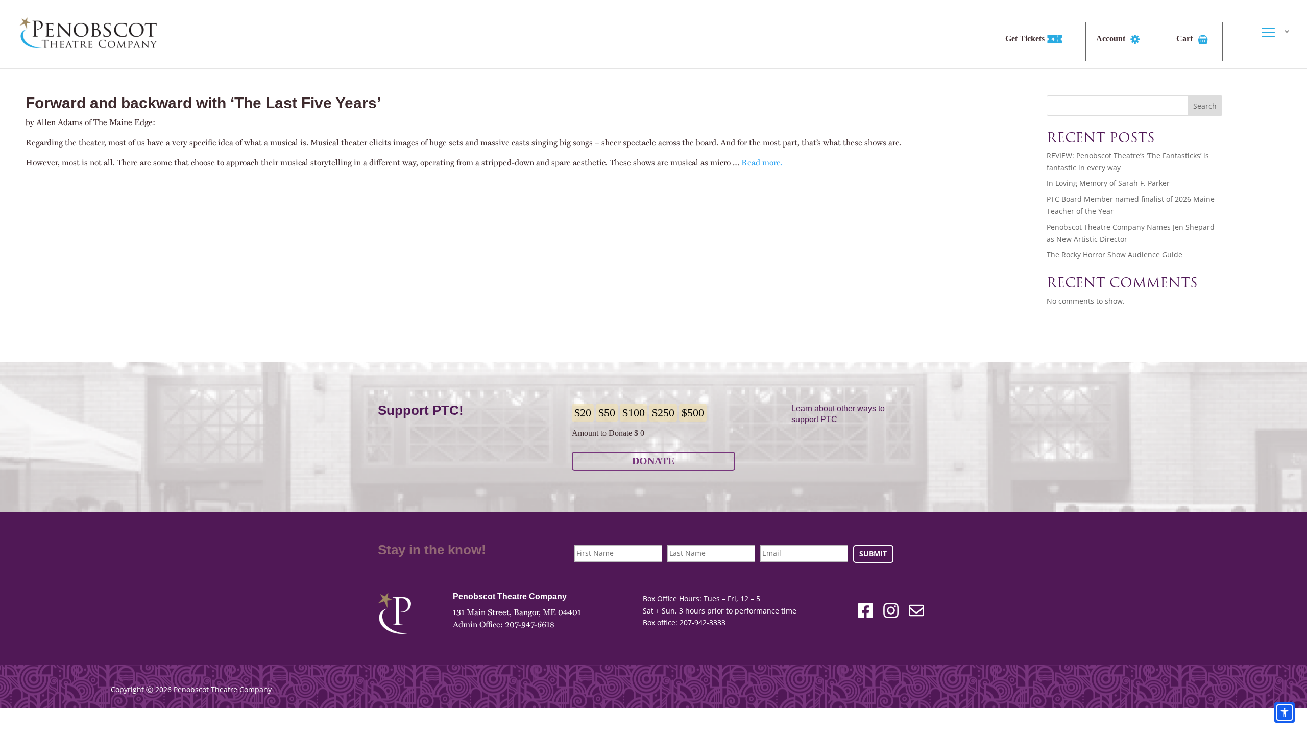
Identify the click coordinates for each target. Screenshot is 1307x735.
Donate (653, 461)
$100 (633, 412)
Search (1205, 106)
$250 (663, 412)
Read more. (762, 162)
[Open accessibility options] (1284, 712)
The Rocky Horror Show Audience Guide (1114, 254)
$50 (606, 412)
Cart (1185, 39)
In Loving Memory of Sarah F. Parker (1108, 183)
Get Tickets (1026, 39)
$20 (582, 412)
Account (1111, 39)
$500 (693, 412)
